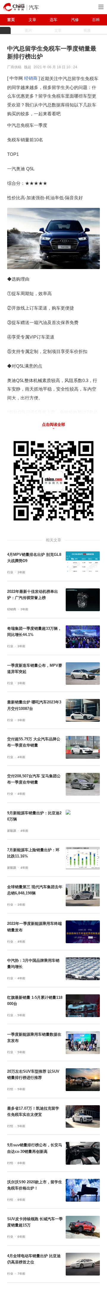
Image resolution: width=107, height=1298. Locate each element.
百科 (96, 19)
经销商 (30, 78)
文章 (32, 19)
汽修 (75, 19)
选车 (53, 19)
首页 (11, 19)
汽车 (34, 7)
